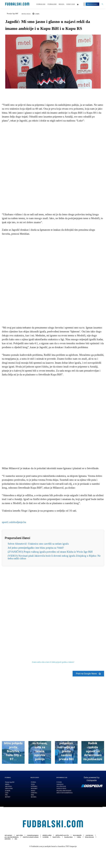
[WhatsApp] (62, 92)
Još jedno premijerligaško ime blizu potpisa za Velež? (36, 547)
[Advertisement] (53, 167)
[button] (102, 4)
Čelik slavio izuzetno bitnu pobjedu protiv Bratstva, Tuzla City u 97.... (13, 747)
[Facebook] (43, 92)
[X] (50, 92)
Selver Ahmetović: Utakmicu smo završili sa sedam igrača (38, 543)
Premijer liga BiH (12, 13)
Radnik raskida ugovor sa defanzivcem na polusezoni (92, 751)
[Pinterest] (56, 92)
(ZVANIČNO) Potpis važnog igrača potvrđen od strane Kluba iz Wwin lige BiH (50, 551)
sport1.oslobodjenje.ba (14, 522)
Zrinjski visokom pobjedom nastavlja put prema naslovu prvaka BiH (66, 747)
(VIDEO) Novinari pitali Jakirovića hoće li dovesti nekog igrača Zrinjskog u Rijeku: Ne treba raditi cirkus (54, 557)
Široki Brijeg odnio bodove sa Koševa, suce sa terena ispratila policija (40, 747)
